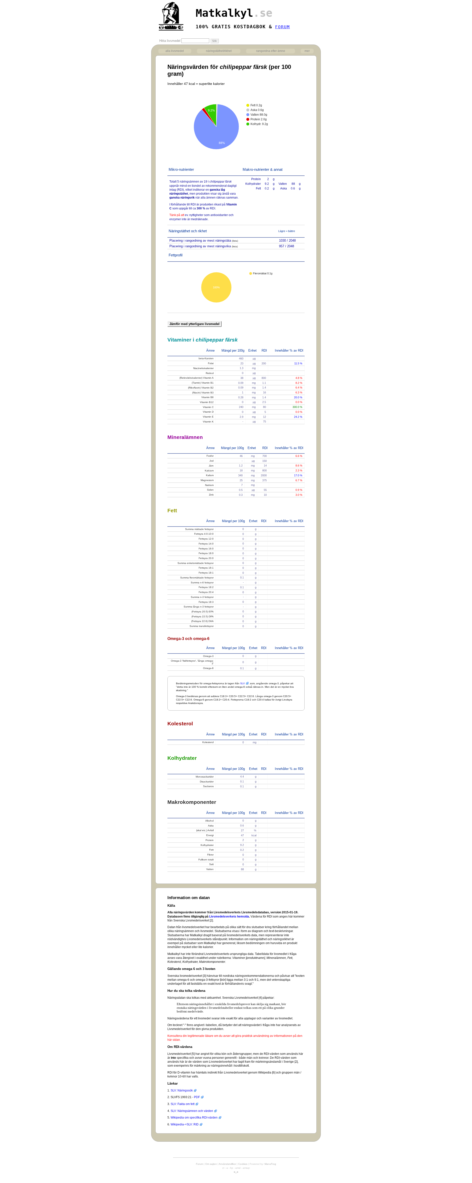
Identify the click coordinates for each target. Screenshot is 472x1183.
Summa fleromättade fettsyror (197, 577)
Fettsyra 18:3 (206, 602)
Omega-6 (208, 668)
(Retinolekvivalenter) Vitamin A (196, 377)
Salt (211, 864)
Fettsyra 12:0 (206, 538)
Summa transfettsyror (202, 626)
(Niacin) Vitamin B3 (203, 392)
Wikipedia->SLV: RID (185, 1124)
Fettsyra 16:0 (206, 548)
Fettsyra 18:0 (206, 553)
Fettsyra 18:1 (206, 572)
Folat (211, 363)
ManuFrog (270, 1164)
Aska (211, 825)
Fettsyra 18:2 (206, 587)
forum (282, 26)
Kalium (210, 475)
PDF (197, 1097)
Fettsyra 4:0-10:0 (204, 533)
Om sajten (211, 1164)
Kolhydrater (207, 845)
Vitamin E (208, 416)
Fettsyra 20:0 (206, 558)
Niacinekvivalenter (203, 368)
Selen (210, 489)
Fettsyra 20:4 (206, 592)
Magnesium (207, 480)
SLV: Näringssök (182, 1090)
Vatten (210, 869)
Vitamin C (208, 407)
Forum (199, 1164)
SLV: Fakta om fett (182, 1104)
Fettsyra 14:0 (206, 543)
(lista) (235, 240)
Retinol (210, 373)
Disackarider (207, 781)
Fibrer (210, 854)
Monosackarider (205, 776)
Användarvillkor (227, 1164)
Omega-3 (208, 656)
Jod (211, 460)
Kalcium (209, 470)
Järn (211, 465)
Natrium (209, 485)
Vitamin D (208, 411)
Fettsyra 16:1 (206, 567)
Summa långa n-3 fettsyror (199, 606)
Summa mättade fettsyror (199, 529)
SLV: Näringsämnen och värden (192, 1110)
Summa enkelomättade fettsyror (195, 563)
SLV (242, 683)
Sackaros (208, 786)
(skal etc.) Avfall (205, 830)
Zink (211, 494)
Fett (211, 849)
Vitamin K (208, 421)
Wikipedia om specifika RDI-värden (194, 1117)
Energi (210, 835)
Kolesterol (208, 742)
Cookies (242, 1164)
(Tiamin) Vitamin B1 (203, 382)
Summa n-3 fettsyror (202, 597)
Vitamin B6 (207, 397)
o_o (236, 1171)
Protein (210, 840)
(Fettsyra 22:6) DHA (202, 621)
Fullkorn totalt (206, 859)
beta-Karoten (206, 358)
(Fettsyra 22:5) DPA (203, 616)
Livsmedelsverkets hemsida (229, 916)
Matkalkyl (234, 13)
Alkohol (209, 820)
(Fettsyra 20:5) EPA (203, 611)
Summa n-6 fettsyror (202, 582)
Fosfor (210, 455)
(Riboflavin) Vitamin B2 (201, 387)
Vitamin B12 (207, 402)
